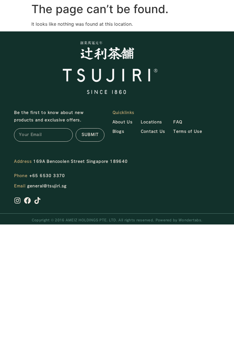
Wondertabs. (190, 220)
